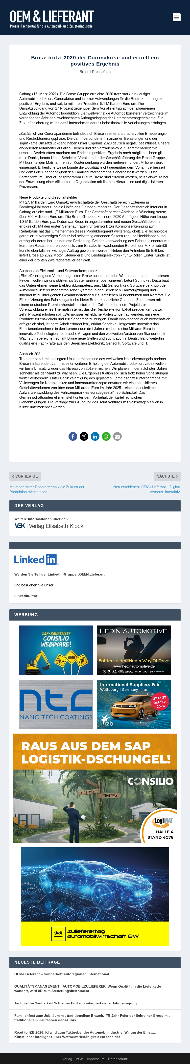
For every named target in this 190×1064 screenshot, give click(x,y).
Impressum (95, 1059)
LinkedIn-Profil (26, 596)
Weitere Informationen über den (41, 519)
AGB (79, 1059)
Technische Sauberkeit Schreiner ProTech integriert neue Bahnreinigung (77, 1003)
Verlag (67, 1059)
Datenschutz (118, 1059)
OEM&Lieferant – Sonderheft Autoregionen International (61, 974)
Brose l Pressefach (95, 71)
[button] (73, 436)
